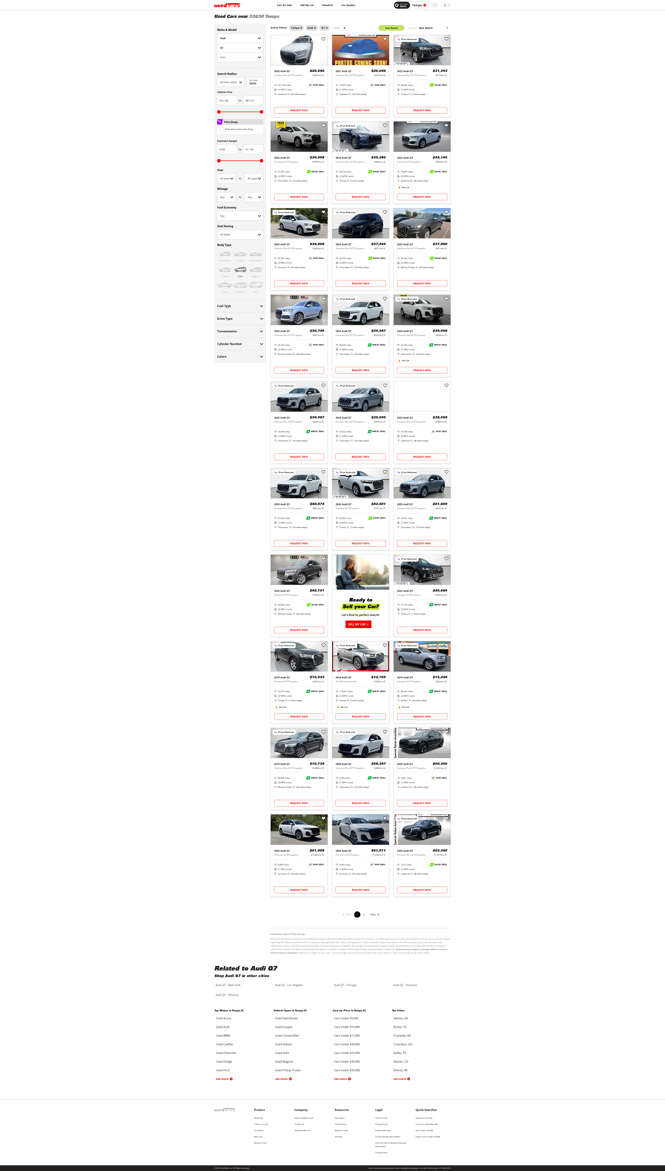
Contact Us (299, 1124)
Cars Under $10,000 (424, 1130)
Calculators (340, 1118)
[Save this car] (323, 39)
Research (327, 5)
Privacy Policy (381, 1124)
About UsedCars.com (303, 1118)
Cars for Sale (284, 5)
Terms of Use (381, 1118)
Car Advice (259, 1130)
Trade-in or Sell (261, 1124)
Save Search (391, 27)
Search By (258, 1118)
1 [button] (357, 914)
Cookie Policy (381, 1152)
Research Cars (260, 1143)
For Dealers (348, 5)
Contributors (341, 1124)
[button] (375, 917)
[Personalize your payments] (323, 75)
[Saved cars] (435, 5)
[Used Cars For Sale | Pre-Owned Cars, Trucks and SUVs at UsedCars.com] (227, 5)
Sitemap (338, 1136)
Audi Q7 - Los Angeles (289, 985)
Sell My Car (307, 5)
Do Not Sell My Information (387, 1136)
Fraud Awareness (383, 1130)
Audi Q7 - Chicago (345, 985)
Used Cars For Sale (424, 1118)
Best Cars (258, 1136)
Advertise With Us (302, 1130)
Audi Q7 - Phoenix (227, 995)
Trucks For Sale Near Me (426, 1124)
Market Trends (341, 1130)
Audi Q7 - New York (228, 985)
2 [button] (364, 914)
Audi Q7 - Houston (405, 985)
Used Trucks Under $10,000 (428, 1136)
